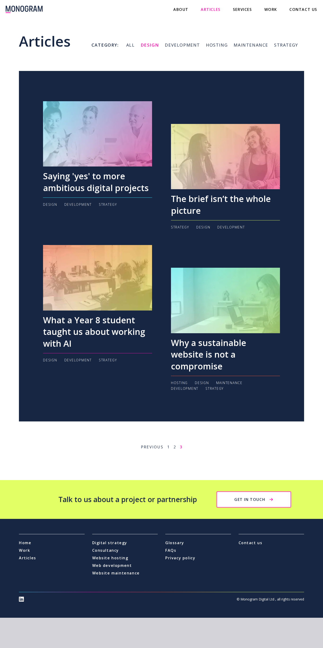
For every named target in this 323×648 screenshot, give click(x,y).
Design (150, 45)
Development (182, 45)
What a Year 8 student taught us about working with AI (94, 331)
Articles (211, 9)
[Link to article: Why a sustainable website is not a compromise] (225, 300)
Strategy (286, 45)
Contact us (303, 9)
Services (242, 9)
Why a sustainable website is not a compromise (208, 354)
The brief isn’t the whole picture (221, 204)
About (180, 9)
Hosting (217, 45)
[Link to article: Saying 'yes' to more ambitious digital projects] (97, 133)
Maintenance (251, 45)
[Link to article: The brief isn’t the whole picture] (225, 156)
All (130, 45)
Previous (152, 447)
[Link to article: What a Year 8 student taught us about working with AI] (97, 277)
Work (270, 9)
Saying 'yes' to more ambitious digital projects (96, 182)
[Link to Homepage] (24, 9)
